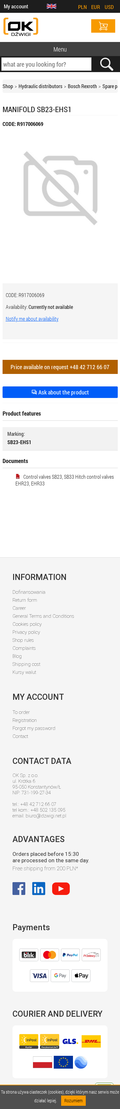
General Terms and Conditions (43, 616)
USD (109, 7)
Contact (20, 736)
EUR (95, 7)
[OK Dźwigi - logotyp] (20, 27)
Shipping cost (26, 664)
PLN (82, 7)
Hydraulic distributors (40, 86)
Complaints (24, 648)
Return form (24, 600)
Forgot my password (33, 728)
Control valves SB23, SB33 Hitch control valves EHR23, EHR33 (64, 480)
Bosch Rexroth (82, 86)
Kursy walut (24, 672)
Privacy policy (26, 632)
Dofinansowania (28, 592)
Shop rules (23, 640)
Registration (24, 720)
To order (21, 712)
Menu (60, 49)
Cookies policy (27, 624)
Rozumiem (73, 1100)
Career (19, 608)
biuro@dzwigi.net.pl (46, 816)
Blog (17, 656)
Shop (8, 86)
